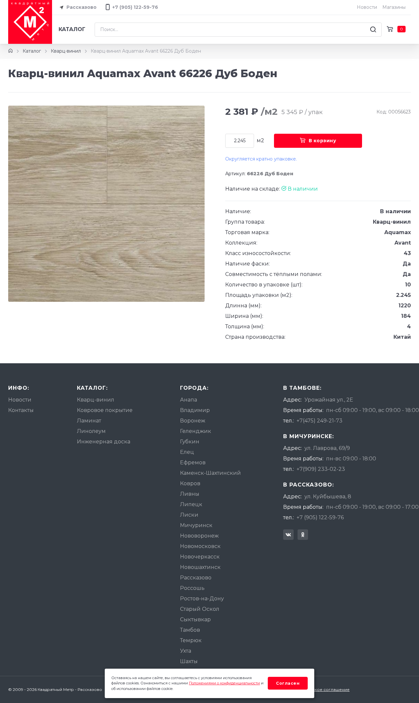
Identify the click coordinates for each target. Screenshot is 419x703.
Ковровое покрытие (105, 410)
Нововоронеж (199, 536)
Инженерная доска (103, 441)
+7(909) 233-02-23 (321, 469)
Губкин (189, 441)
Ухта (185, 651)
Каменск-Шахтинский (210, 473)
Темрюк (191, 640)
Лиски (189, 515)
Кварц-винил (66, 51)
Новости (367, 7)
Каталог (72, 29)
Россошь (192, 588)
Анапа (188, 400)
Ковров (190, 483)
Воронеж (192, 421)
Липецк (191, 504)
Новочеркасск (200, 557)
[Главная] (10, 51)
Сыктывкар (195, 619)
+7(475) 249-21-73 (319, 421)
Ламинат (89, 421)
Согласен (288, 683)
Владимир (195, 410)
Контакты (21, 410)
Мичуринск (196, 525)
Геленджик (195, 431)
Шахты (189, 661)
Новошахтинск (200, 567)
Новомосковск (200, 546)
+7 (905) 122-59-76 (320, 517)
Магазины (394, 7)
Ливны (189, 494)
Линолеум (91, 431)
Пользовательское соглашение (316, 689)
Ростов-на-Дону (202, 598)
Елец (187, 452)
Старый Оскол (199, 609)
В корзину (323, 141)
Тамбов (190, 630)
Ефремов (193, 462)
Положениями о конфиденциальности (224, 683)
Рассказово (81, 7)
